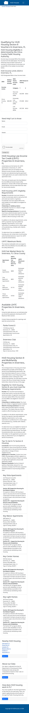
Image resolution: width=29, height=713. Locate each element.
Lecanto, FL (5, 647)
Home (3, 6)
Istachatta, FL (6, 652)
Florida (8, 6)
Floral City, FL (5, 645)
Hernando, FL (6, 643)
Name (3, 121)
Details (4, 132)
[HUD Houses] (6, 3)
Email (3, 127)
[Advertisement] (14, 25)
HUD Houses (14, 3)
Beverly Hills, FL (6, 649)
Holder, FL (5, 650)
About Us (5, 656)
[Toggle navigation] (23, 2)
